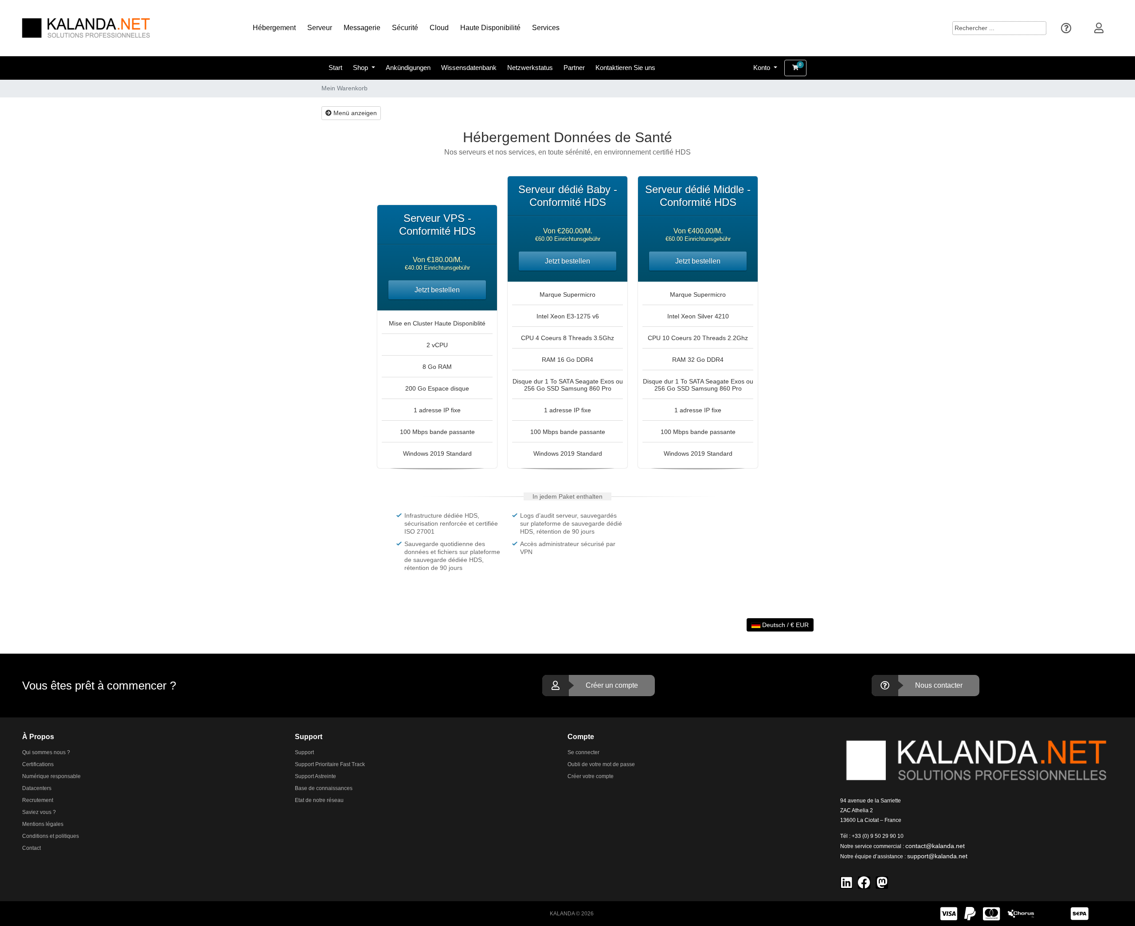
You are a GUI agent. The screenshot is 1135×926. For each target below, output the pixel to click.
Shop (361, 67)
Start (335, 67)
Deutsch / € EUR (784, 624)
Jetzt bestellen (437, 290)
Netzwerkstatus (530, 67)
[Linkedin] (846, 882)
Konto (762, 67)
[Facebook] (864, 882)
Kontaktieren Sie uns (625, 67)
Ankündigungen (408, 67)
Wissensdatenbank (469, 67)
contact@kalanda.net (935, 845)
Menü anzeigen (354, 112)
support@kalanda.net (937, 856)
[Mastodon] (882, 882)
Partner (574, 67)
